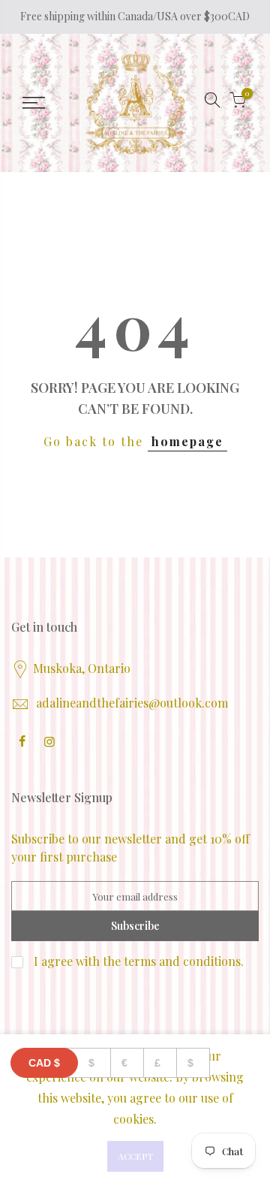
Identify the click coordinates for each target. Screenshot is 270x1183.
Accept (135, 1156)
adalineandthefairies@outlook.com (132, 703)
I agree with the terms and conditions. (137, 961)
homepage (188, 441)
